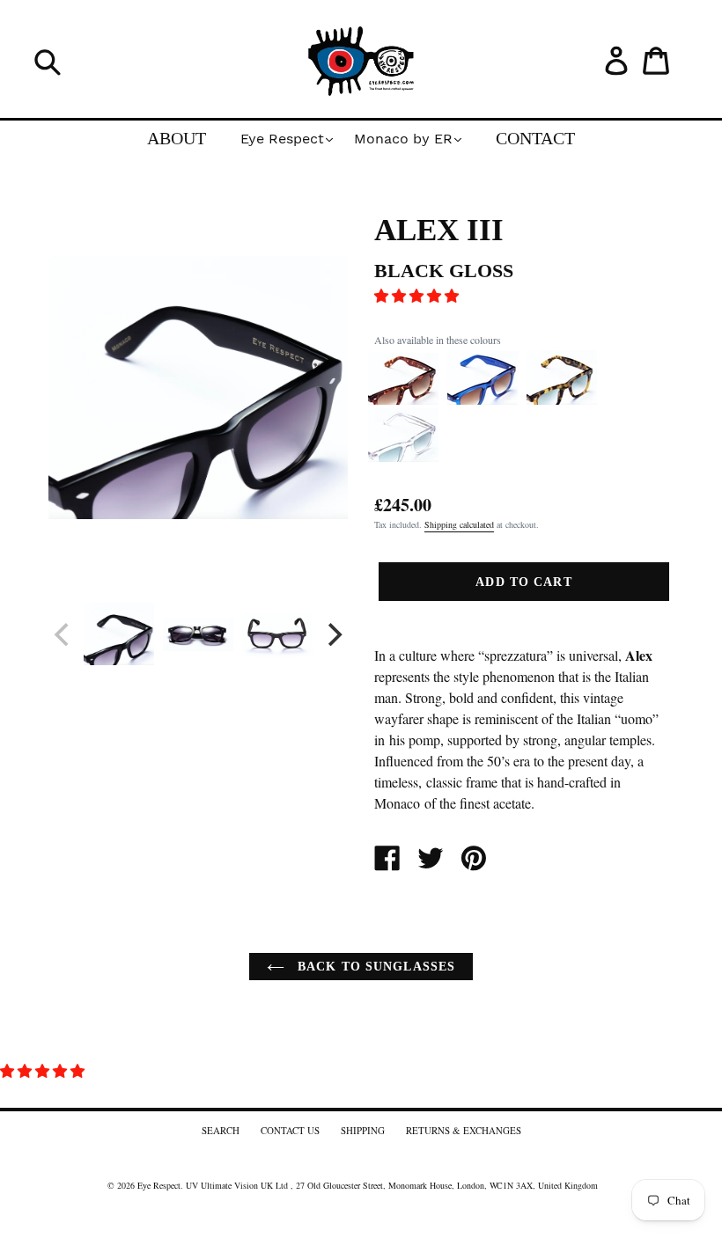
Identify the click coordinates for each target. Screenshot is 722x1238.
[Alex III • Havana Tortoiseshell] (403, 400)
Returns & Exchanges (463, 1130)
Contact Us (290, 1130)
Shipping (363, 1130)
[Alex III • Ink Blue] (482, 400)
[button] (418, 295)
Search (220, 1130)
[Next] (332, 634)
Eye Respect (158, 1185)
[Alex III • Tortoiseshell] (562, 400)
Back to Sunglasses (374, 966)
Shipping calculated (459, 524)
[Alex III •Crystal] (403, 458)
